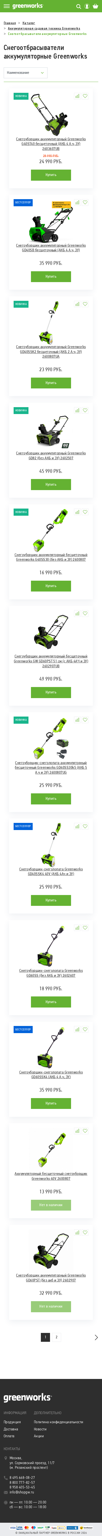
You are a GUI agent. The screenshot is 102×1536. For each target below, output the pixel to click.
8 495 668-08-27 (22, 1478)
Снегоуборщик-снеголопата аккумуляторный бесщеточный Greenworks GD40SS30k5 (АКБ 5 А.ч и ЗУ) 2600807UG (51, 768)
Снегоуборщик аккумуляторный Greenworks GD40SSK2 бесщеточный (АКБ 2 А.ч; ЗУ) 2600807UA (51, 352)
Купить (51, 175)
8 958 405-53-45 (22, 1487)
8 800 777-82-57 (22, 1483)
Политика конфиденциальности (58, 1422)
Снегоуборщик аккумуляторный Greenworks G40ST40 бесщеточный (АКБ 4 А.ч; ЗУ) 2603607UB (51, 144)
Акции (39, 1436)
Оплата (9, 1436)
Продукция (12, 1422)
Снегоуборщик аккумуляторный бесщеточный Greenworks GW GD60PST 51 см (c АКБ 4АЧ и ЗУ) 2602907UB (51, 661)
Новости (40, 1429)
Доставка (11, 1429)
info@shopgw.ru (22, 1492)
